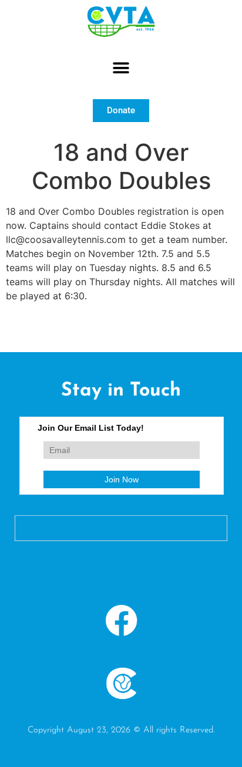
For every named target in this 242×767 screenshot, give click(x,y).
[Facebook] (121, 620)
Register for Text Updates (92, 528)
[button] (121, 68)
